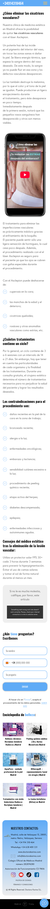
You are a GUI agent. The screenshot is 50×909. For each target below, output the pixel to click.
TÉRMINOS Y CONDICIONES (23, 885)
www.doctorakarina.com (29, 852)
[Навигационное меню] (45, 3)
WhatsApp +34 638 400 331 (24, 847)
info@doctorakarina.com (29, 856)
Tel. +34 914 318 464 (24, 842)
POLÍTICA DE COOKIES (23, 880)
